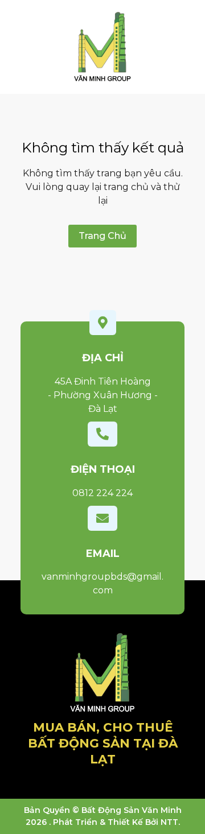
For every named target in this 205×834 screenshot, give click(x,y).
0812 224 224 (102, 493)
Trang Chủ (102, 235)
